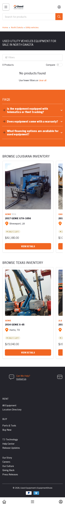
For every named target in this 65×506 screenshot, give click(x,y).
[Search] (59, 16)
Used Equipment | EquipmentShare (36, 487)
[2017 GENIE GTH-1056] (28, 186)
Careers (6, 461)
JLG (60, 320)
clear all (42, 80)
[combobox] (32, 16)
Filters (12, 57)
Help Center (8, 443)
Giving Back (8, 469)
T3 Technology (10, 439)
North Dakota (17, 27)
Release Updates (11, 447)
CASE (61, 214)
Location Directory (11, 409)
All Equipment (9, 405)
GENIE (8, 214)
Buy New (6, 429)
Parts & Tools (9, 425)
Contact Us (21, 378)
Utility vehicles (31, 27)
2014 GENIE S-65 (14, 324)
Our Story (7, 457)
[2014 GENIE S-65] (28, 293)
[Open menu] (5, 6)
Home (5, 27)
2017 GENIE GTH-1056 (18, 218)
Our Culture (8, 465)
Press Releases (10, 474)
